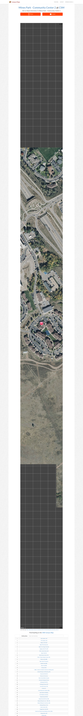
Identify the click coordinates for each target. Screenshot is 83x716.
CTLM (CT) (44, 688)
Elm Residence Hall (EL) (44, 694)
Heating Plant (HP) (44, 713)
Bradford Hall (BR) (44, 663)
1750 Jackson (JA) (44, 640)
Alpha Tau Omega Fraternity (44, 646)
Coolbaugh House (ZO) (44, 684)
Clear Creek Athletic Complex (44, 678)
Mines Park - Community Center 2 (37, 7)
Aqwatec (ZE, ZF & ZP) (44, 648)
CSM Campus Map (47, 633)
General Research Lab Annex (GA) (44, 703)
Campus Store (44, 667)
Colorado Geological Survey (44, 680)
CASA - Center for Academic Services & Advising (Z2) (44, 669)
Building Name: (25, 636)
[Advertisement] (41, 19)
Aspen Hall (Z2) (44, 653)
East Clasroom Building (44, 692)
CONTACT (62, 2)
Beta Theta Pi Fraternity (44, 661)
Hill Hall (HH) (44, 715)
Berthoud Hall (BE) (44, 659)
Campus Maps (16, 2)
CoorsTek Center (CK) (44, 686)
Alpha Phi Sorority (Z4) (44, 644)
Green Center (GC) (43, 707)
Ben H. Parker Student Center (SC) (44, 657)
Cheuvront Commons (44, 675)
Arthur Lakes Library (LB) (43, 651)
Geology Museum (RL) (44, 705)
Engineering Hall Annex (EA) (44, 698)
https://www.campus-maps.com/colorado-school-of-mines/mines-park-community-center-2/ (42, 629)
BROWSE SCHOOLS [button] (69, 2)
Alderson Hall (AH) (44, 642)
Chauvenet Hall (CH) (44, 673)
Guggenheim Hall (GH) (44, 709)
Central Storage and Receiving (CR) (43, 671)
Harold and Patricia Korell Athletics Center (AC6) (44, 711)
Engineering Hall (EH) (44, 696)
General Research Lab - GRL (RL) (44, 700)
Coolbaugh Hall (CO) (44, 682)
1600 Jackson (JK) (44, 638)
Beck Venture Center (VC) (44, 655)
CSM (61, 7)
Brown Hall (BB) (44, 665)
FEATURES (56, 2)
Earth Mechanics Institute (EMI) (44, 690)
